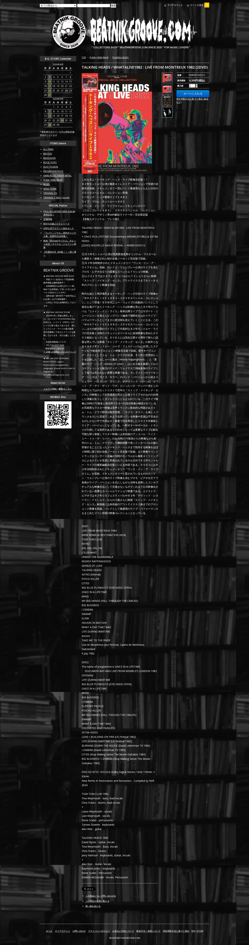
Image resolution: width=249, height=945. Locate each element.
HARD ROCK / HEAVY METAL (57, 175)
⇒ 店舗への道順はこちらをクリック (59, 351)
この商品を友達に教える (97, 901)
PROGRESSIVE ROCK (53, 171)
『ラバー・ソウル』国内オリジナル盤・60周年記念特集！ (59, 234)
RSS (193, 931)
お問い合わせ (79, 931)
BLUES (46, 184)
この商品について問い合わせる (100, 895)
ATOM (200, 931)
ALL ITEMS (48, 149)
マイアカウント (175, 5)
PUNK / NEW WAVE (99, 57)
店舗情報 (47, 219)
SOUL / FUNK (50, 188)
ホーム (49, 931)
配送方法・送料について (149, 931)
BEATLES (47, 153)
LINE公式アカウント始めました (58, 228)
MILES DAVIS (49, 158)
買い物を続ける (93, 906)
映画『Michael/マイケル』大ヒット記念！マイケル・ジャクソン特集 (59, 244)
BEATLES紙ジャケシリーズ (56, 223)
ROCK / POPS (50, 162)
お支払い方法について (123, 931)
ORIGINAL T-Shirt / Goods (56, 197)
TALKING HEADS (120, 57)
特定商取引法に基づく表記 (176, 931)
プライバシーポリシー (99, 931)
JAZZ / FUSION (50, 166)
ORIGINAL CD (50, 193)
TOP (84, 57)
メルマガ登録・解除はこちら (57, 388)
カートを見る (198, 5)
